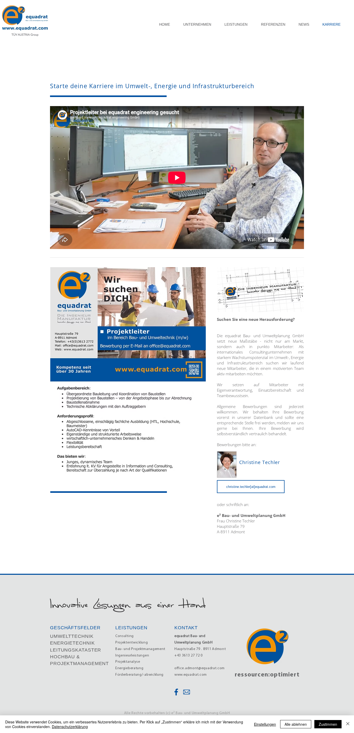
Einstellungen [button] (265, 724)
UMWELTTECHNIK (72, 636)
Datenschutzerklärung (70, 726)
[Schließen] (348, 724)
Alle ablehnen (296, 724)
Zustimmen (328, 724)
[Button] (176, 692)
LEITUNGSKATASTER (75, 650)
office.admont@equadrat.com (199, 668)
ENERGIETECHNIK (72, 643)
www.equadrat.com (190, 675)
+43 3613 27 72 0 (188, 656)
